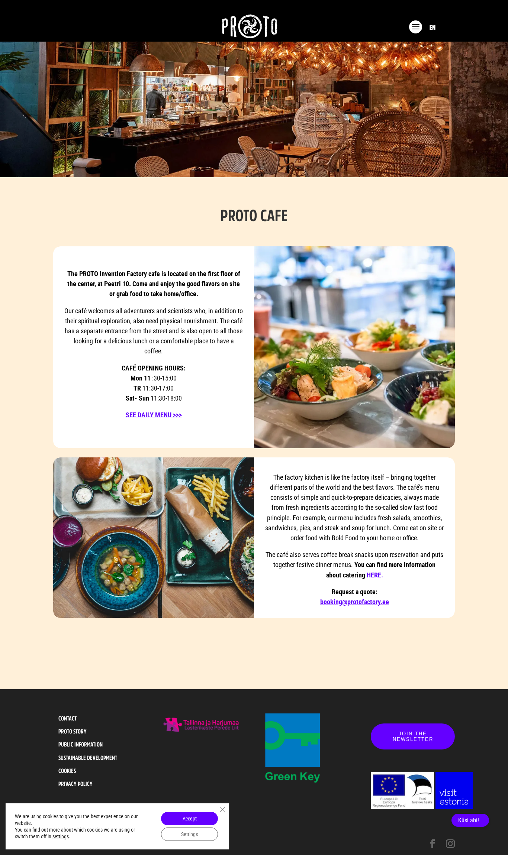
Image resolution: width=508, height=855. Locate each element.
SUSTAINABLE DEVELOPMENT (87, 758)
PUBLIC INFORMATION (80, 744)
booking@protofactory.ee (354, 602)
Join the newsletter (413, 736)
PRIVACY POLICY (75, 784)
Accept (190, 819)
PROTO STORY (72, 731)
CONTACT (67, 718)
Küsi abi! (468, 820)
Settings (189, 834)
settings (60, 836)
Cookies (67, 771)
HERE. (375, 575)
